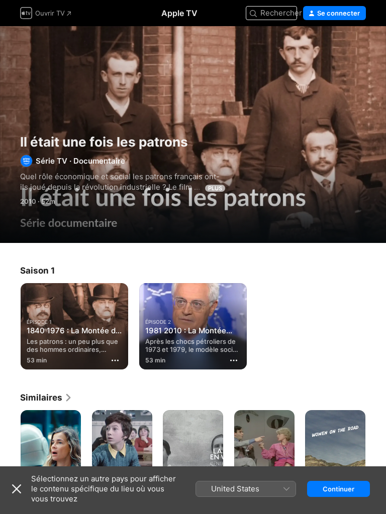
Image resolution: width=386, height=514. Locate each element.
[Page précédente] (10, 455)
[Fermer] (16, 488)
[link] (46, 397)
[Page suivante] (376, 455)
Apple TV (179, 13)
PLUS (215, 188)
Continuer (338, 489)
